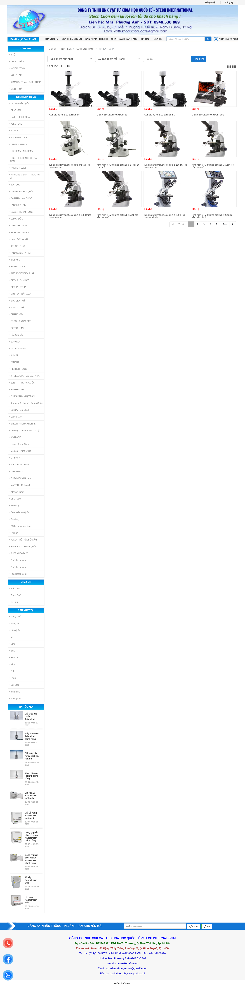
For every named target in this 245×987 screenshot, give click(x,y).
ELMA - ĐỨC (17, 219)
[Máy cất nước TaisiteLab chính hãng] (16, 735)
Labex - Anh (16, 417)
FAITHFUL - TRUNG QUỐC (24, 546)
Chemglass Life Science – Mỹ (25, 430)
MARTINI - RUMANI (20, 485)
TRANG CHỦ (51, 39)
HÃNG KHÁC (17, 335)
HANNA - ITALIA (18, 266)
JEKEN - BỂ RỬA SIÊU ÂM (24, 540)
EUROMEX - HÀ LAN (21, 478)
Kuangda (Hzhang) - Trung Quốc (27, 403)
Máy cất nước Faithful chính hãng (32, 776)
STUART (15, 362)
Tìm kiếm (198, 58)
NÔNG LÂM (16, 75)
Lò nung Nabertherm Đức (31, 900)
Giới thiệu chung (72, 39)
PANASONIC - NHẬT (21, 253)
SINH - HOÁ (16, 89)
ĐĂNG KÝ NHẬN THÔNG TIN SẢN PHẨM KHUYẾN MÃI (64, 925)
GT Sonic (15, 458)
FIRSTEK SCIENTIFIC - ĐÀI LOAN (23, 159)
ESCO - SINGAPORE (21, 321)
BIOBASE (15, 260)
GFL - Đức (16, 499)
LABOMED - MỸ (18, 205)
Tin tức (145, 39)
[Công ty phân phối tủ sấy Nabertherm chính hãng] (16, 860)
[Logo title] (122, 20)
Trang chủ (52, 49)
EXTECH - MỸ (17, 328)
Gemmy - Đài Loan (20, 410)
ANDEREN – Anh (19, 137)
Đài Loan (15, 685)
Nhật (13, 664)
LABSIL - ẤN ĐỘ (19, 144)
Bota (128, 983)
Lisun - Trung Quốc (20, 444)
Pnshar (14, 533)
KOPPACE (16, 437)
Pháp (13, 678)
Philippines (16, 698)
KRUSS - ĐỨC (18, 246)
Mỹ (12, 637)
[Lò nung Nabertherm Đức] (16, 900)
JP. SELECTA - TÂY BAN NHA (25, 376)
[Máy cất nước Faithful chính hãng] (16, 774)
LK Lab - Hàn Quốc (20, 103)
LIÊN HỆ (158, 39)
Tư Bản (14, 602)
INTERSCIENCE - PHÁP (22, 273)
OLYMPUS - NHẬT (20, 280)
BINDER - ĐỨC (18, 389)
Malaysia (15, 623)
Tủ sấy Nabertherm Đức (31, 880)
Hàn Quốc (15, 630)
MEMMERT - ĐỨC (20, 225)
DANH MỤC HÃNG (85, 49)
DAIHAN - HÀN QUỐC (21, 198)
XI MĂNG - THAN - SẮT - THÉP (26, 82)
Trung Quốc (16, 595)
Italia (13, 651)
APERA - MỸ (17, 130)
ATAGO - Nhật (17, 492)
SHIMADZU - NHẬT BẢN (23, 396)
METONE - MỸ (18, 471)
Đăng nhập (210, 2)
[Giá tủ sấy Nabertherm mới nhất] (16, 797)
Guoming (15, 505)
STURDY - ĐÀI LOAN (21, 294)
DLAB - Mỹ (16, 110)
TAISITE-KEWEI (18, 168)
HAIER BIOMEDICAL (21, 117)
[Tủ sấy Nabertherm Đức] (16, 882)
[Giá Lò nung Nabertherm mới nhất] (16, 817)
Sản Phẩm (66, 49)
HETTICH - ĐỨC (19, 369)
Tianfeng (15, 519)
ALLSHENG (16, 124)
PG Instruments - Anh (21, 526)
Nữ (208, 926)
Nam (195, 926)
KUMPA (14, 355)
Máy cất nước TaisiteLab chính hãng (32, 736)
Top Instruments (18, 348)
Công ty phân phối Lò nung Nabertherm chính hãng (31, 836)
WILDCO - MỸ (17, 307)
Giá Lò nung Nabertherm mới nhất (31, 815)
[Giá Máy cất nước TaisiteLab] (16, 715)
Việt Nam (15, 588)
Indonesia (15, 692)
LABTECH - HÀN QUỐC (22, 191)
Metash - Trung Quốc (21, 451)
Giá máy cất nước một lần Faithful (32, 756)
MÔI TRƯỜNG (18, 68)
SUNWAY (15, 342)
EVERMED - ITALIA (20, 232)
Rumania (15, 657)
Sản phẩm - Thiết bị (96, 39)
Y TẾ (13, 55)
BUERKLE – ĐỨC (19, 553)
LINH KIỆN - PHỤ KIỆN (22, 151)
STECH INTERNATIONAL (23, 424)
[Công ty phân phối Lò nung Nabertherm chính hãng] (16, 837)
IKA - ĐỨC (16, 185)
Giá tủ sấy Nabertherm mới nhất (31, 796)
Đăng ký (229, 2)
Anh (13, 671)
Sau (225, 224)
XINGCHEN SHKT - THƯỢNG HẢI (24, 176)
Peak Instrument (18, 560)
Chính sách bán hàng (124, 39)
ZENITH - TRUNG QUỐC (23, 383)
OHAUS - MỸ (17, 314)
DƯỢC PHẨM (17, 61)
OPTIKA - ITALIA (18, 287)
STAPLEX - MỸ (18, 301)
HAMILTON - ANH (19, 239)
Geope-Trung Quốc (20, 512)
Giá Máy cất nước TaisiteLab (31, 716)
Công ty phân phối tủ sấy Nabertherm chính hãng (31, 859)
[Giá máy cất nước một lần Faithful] (16, 754)
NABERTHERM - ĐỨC (22, 212)
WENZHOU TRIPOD (20, 464)
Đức (13, 644)
